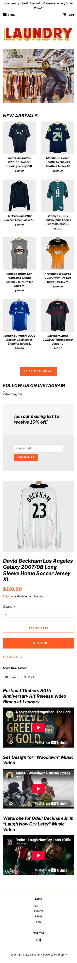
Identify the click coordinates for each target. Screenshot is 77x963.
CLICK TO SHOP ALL (38, 371)
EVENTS (38, 911)
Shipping (8, 596)
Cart (71, 15)
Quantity (9, 606)
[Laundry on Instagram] (38, 940)
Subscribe (25, 457)
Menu (11, 14)
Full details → (13, 657)
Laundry (37, 954)
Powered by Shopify (55, 954)
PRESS (38, 916)
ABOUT (38, 906)
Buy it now (38, 643)
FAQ (38, 921)
